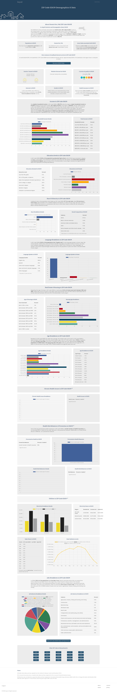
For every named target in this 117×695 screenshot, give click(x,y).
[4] (72, 388)
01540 (69, 657)
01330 (47, 657)
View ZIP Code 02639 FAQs (58, 640)
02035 (47, 652)
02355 (58, 657)
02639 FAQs (97, 1)
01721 (36, 657)
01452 (81, 654)
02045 (81, 660)
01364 (36, 660)
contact (108, 685)
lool (4, 686)
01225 (81, 657)
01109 (70, 654)
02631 (36, 652)
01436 (47, 660)
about (99, 685)
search (99, 687)
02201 (58, 652)
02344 (69, 660)
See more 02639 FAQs (58, 63)
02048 (35, 654)
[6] (67, 498)
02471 (47, 654)
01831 (58, 660)
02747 (69, 652)
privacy (108, 687)
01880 (81, 652)
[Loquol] (19, 2)
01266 (58, 654)
